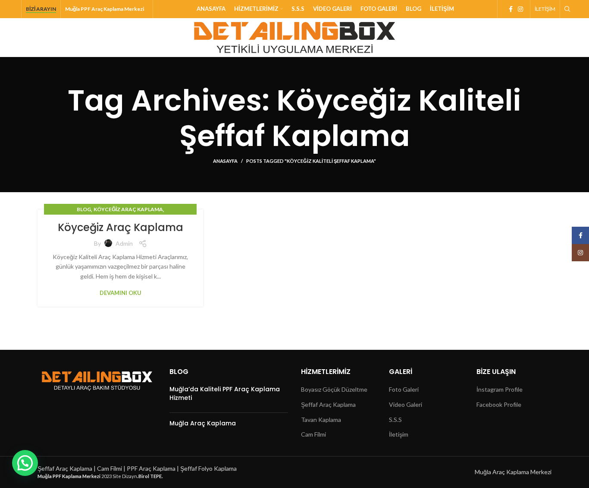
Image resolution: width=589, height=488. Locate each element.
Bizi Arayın (41, 9)
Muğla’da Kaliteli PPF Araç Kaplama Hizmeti (224, 393)
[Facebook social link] (510, 9)
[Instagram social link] (520, 9)
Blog (84, 209)
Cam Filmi (313, 434)
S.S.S (395, 419)
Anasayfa (225, 161)
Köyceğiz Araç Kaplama (128, 209)
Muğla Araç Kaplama (202, 423)
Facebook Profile (498, 404)
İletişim (398, 434)
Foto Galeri (404, 389)
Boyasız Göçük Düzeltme (334, 389)
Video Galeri (405, 404)
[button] (25, 463)
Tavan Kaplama (321, 419)
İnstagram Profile (499, 389)
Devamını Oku (120, 293)
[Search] (566, 9)
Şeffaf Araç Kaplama (328, 404)
